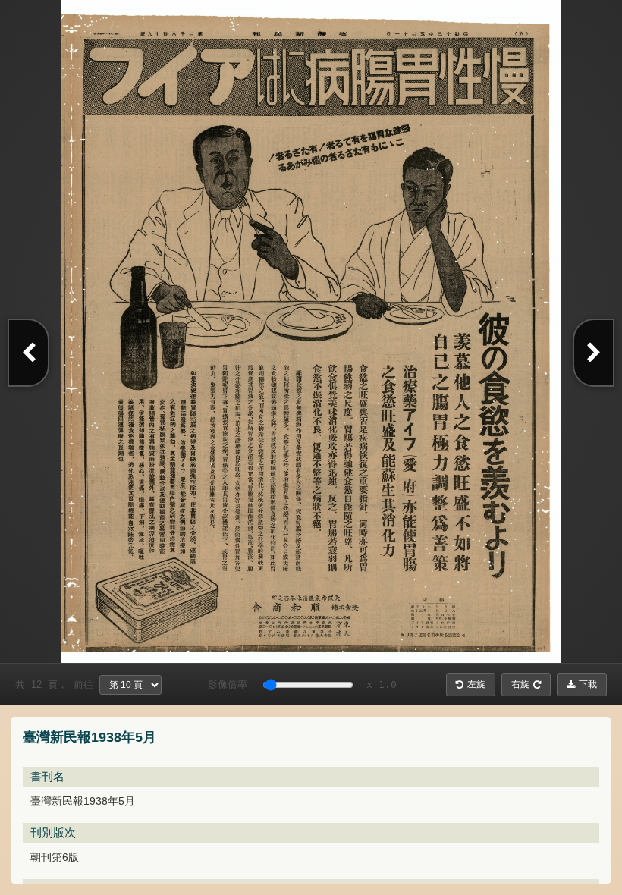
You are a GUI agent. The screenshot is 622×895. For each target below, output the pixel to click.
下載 (588, 684)
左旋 (476, 684)
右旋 (520, 684)
